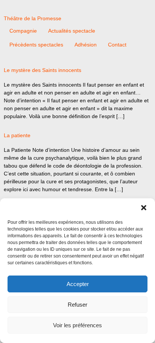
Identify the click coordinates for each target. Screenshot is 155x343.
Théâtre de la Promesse (32, 18)
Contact (117, 45)
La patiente (17, 135)
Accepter (78, 284)
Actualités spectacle (71, 31)
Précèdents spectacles (36, 45)
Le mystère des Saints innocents (42, 70)
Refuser (77, 304)
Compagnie (23, 31)
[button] (143, 207)
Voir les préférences (77, 325)
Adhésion (85, 45)
